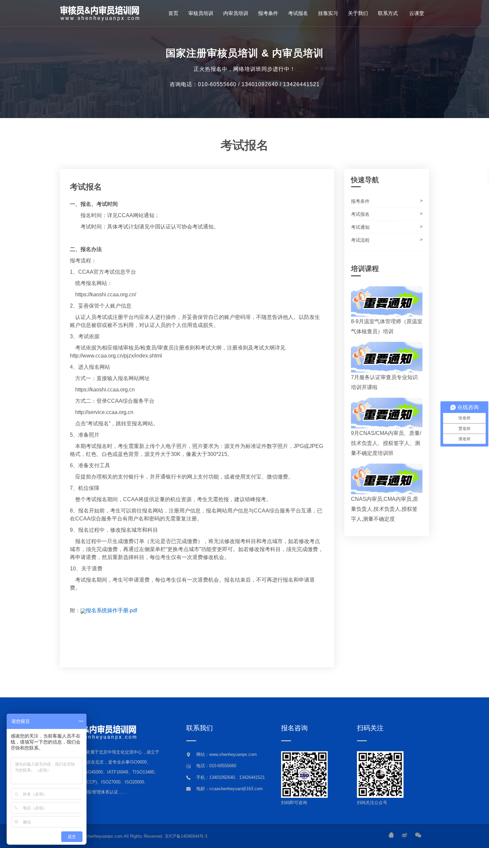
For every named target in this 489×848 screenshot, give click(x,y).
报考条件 (268, 13)
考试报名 (298, 13)
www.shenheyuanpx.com (99, 836)
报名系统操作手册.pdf (111, 610)
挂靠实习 (328, 13)
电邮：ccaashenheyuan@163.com (229, 788)
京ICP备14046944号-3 (186, 836)
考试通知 (360, 227)
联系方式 (388, 13)
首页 (173, 13)
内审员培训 (235, 13)
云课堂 (416, 13)
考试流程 (360, 240)
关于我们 (358, 13)
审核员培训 (200, 13)
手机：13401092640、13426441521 (230, 777)
